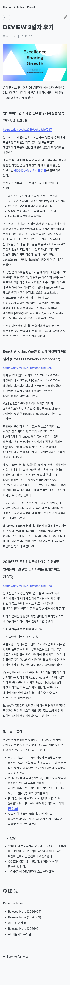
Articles (19, 7)
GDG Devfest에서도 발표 (30, 170)
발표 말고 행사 (12, 731)
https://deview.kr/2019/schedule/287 (27, 129)
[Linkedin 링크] (10, 891)
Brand (31, 7)
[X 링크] (16, 891)
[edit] (65, 17)
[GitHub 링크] (5, 891)
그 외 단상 (9, 838)
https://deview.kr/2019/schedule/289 (27, 368)
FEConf (13, 808)
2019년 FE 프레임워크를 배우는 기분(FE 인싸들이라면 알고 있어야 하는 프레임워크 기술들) (31, 569)
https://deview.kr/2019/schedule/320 (27, 586)
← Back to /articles (16, 956)
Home (7, 7)
